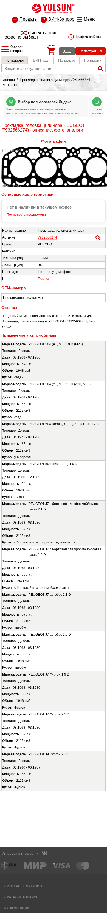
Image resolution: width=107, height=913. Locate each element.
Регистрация (90, 51)
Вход (67, 51)
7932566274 (47, 237)
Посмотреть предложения (27, 215)
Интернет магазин (24, 886)
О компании (18, 908)
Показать (45, 279)
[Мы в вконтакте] (44, 854)
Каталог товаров (23, 897)
